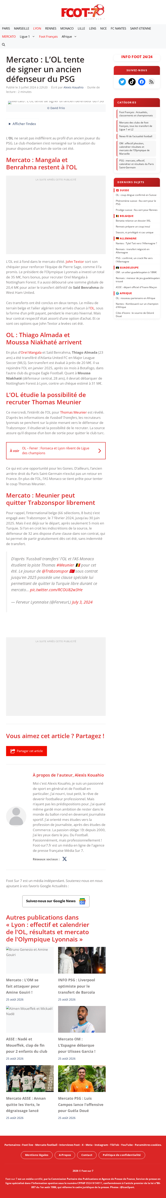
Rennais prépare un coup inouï (133, 226)
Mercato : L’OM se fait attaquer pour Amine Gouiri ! (22, 986)
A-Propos (65, 1155)
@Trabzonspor (55, 571)
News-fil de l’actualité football (135, 136)
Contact (86, 1155)
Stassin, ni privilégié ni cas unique (134, 232)
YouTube (127, 1145)
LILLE (81, 28)
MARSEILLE (21, 28)
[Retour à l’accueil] (83, 12)
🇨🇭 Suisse (122, 190)
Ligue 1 (25, 36)
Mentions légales (36, 1155)
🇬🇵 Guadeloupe (127, 267)
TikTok (114, 1145)
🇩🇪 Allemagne (126, 238)
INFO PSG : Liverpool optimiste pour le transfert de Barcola (76, 986)
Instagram (101, 1145)
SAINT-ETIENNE (140, 28)
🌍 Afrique (124, 293)
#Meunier (65, 565)
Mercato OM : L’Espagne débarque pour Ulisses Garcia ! (76, 1045)
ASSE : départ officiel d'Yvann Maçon (136, 287)
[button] (3, 44)
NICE (103, 28)
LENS (92, 28)
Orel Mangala (31, 352)
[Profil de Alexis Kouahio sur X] (64, 859)
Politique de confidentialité (122, 1155)
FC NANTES (118, 28)
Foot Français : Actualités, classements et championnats (136, 113)
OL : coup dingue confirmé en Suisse (136, 194)
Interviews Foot (69, 1145)
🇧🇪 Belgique (124, 216)
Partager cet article (30, 751)
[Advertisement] (56, 216)
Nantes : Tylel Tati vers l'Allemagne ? (136, 243)
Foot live (27, 1145)
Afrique (67, 36)
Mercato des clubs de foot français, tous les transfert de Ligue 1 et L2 (135, 126)
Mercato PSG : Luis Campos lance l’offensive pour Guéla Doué (80, 1104)
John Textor (75, 261)
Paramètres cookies (148, 1145)
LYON (37, 28)
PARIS (6, 28)
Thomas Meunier (73, 412)
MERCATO (9, 36)
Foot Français (48, 36)
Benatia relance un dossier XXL (133, 220)
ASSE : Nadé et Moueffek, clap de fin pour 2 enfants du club (26, 1045)
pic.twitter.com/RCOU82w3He (56, 589)
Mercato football (46, 1145)
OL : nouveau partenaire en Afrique (135, 297)
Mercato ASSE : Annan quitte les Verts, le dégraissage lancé (26, 1104)
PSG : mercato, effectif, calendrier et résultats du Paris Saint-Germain (136, 164)
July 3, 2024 (82, 602)
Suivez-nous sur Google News (51, 901)
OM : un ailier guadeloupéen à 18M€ (136, 272)
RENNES (50, 28)
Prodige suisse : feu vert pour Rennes (136, 209)
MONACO (67, 28)
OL (92, 308)
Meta (89, 1145)
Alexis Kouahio (89, 775)
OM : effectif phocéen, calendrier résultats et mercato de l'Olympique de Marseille (134, 148)
